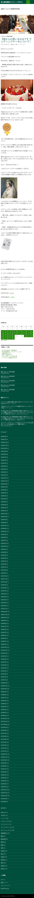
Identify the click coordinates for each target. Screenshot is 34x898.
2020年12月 (4, 611)
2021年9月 (3, 585)
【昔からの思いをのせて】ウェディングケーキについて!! (16, 40)
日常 (2, 848)
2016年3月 (3, 780)
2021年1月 (3, 608)
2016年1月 (3, 786)
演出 (8, 36)
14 (3, 333)
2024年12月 (4, 478)
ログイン (3, 879)
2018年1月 (3, 715)
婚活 (2, 836)
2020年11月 (4, 614)
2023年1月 (3, 540)
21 (3, 336)
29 (7, 338)
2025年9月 (3, 451)
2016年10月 (4, 760)
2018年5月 (3, 703)
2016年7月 (3, 769)
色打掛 (2, 865)
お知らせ (3, 812)
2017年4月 (3, 742)
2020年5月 (3, 632)
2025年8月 (3, 454)
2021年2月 (3, 605)
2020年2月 (3, 641)
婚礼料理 (3, 839)
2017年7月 (3, 733)
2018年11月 (4, 685)
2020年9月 (3, 620)
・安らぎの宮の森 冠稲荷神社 (9, 350)
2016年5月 (3, 775)
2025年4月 (3, 466)
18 (21, 333)
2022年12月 (4, 543)
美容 (2, 863)
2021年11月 (4, 579)
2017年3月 (3, 745)
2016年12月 (4, 754)
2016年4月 (3, 778)
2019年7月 (3, 662)
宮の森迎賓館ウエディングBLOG (12, 2)
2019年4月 (3, 671)
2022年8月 (3, 552)
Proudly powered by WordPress (8, 896)
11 (21, 331)
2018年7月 (3, 697)
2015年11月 (4, 792)
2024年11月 (4, 481)
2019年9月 (3, 656)
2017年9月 (3, 727)
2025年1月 (3, 475)
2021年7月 (3, 590)
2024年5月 (3, 498)
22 (7, 336)
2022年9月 (3, 549)
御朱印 (2, 842)
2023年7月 (3, 525)
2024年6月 (3, 495)
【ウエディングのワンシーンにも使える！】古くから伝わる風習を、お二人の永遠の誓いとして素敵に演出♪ (17, 423)
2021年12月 (4, 576)
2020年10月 (4, 617)
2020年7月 (3, 626)
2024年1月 (3, 510)
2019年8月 (3, 659)
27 (31, 336)
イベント (3, 818)
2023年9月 (3, 519)
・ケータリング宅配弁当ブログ (9, 357)
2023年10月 (4, 516)
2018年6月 (3, 700)
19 (26, 333)
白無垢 (2, 857)
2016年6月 (3, 772)
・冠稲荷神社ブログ (6, 353)
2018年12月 (4, 683)
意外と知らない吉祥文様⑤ (8, 385)
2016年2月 (3, 783)
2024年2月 (3, 507)
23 (12, 336)
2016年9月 (3, 763)
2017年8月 (3, 730)
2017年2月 (3, 748)
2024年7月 (3, 493)
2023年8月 (3, 522)
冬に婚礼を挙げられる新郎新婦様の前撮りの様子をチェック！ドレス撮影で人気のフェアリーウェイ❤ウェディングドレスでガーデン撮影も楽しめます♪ (17, 412)
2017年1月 (3, 751)
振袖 (2, 845)
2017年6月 (3, 736)
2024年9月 (3, 487)
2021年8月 (3, 588)
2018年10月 (4, 688)
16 (12, 333)
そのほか (3, 815)
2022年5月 (3, 561)
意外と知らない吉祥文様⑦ (8, 376)
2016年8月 (3, 766)
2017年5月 (3, 739)
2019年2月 (3, 677)
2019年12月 (4, 647)
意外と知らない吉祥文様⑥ (8, 380)
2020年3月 (3, 638)
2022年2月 (3, 570)
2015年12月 (4, 789)
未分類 (2, 851)
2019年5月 (3, 668)
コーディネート (5, 824)
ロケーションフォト (6, 830)
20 (31, 333)
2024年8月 (3, 490)
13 (31, 331)
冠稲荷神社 (4, 833)
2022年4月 (3, 564)
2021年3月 (3, 602)
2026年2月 (3, 436)
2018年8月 (3, 694)
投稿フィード (4, 882)
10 (17, 331)
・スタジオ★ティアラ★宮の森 (9, 356)
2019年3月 (3, 674)
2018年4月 (3, 706)
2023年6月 (3, 528)
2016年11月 (4, 757)
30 (12, 338)
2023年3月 (3, 534)
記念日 (11, 36)
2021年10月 (4, 582)
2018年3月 (3, 709)
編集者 (13, 44)
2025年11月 (4, 445)
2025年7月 (3, 457)
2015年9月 (3, 798)
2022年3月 (3, 567)
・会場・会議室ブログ (6, 354)
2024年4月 (3, 501)
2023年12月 (4, 513)
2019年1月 (3, 680)
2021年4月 (3, 599)
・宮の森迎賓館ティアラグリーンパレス (11, 351)
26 (26, 336)
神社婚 (2, 860)
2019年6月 (3, 665)
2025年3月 (3, 469)
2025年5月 (3, 463)
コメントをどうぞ (21, 44)
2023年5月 (3, 531)
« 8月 (2, 340)
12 (26, 331)
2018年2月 (3, 712)
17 (17, 333)
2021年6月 (3, 593)
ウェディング (4, 36)
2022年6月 (3, 558)
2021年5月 (3, 596)
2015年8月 (3, 801)
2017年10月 (4, 724)
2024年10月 (4, 484)
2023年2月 (3, 537)
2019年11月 (4, 650)
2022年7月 (3, 555)
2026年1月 (3, 439)
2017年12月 (4, 718)
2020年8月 (3, 623)
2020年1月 (3, 644)
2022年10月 (4, 546)
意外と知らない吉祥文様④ (8, 389)
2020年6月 (3, 629)
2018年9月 (3, 691)
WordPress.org (5, 888)
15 (7, 333)
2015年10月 (4, 795)
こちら (12, 293)
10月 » (5, 340)
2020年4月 (3, 635)
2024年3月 (3, 504)
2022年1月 (3, 573)
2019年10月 (4, 653)
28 (3, 338)
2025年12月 (4, 442)
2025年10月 (4, 448)
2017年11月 (4, 721)
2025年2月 (3, 472)
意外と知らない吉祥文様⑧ (8, 371)
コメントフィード (5, 885)
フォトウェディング (6, 827)
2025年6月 (3, 460)
